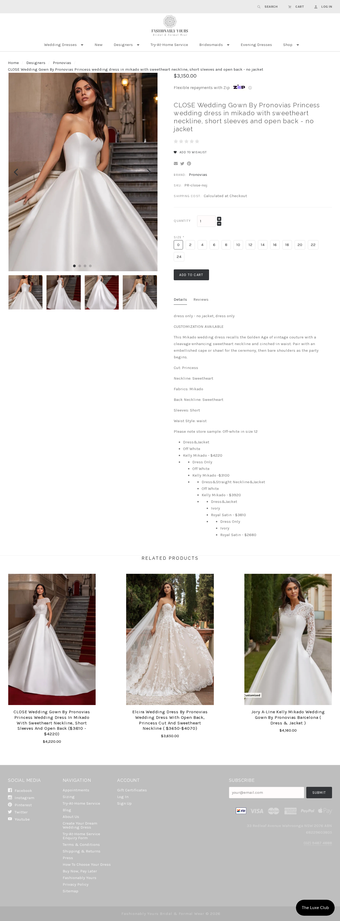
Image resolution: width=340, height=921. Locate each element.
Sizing (69, 796)
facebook (23, 790)
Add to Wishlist (192, 152)
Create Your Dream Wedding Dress (80, 825)
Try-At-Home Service (169, 44)
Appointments (76, 790)
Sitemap (70, 891)
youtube (22, 819)
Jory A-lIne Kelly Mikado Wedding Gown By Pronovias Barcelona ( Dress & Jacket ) (288, 717)
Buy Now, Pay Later (80, 871)
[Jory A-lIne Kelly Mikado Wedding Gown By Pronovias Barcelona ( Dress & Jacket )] (288, 639)
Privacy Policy (75, 884)
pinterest (23, 805)
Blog (67, 810)
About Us (71, 816)
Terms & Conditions (81, 844)
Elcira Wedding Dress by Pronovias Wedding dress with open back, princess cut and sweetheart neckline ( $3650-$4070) (169, 720)
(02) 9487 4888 (318, 843)
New (99, 44)
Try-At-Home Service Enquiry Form (81, 835)
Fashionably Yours (79, 877)
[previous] (17, 172)
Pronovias (62, 62)
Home (13, 62)
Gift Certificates (132, 790)
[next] (148, 172)
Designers (123, 44)
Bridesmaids (211, 44)
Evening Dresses (256, 44)
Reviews (201, 299)
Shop (287, 44)
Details (180, 299)
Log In (123, 796)
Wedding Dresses (60, 44)
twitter (21, 812)
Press (68, 857)
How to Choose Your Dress (87, 864)
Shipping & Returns (81, 851)
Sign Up (124, 803)
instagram (24, 797)
